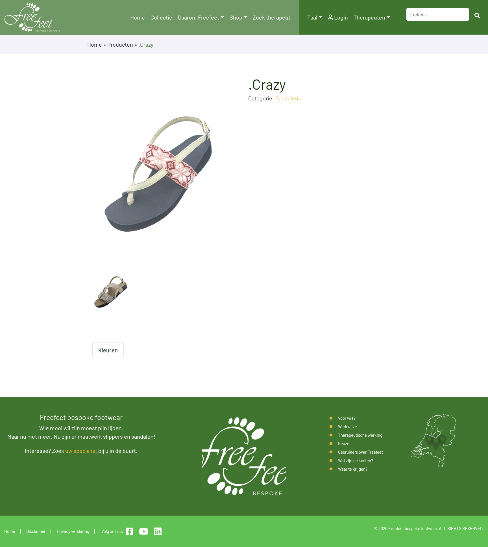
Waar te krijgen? (352, 468)
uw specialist (81, 450)
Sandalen (286, 98)
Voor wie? (347, 418)
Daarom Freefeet (198, 17)
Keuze (343, 443)
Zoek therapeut (271, 17)
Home (137, 17)
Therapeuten (369, 17)
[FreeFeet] (32, 17)
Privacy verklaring (73, 531)
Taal (312, 17)
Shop (236, 17)
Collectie (161, 17)
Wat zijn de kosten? (355, 460)
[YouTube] (144, 531)
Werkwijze (347, 426)
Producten (120, 44)
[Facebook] (129, 531)
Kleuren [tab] (108, 350)
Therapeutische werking (360, 435)
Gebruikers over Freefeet (360, 452)
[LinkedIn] (158, 531)
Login (340, 17)
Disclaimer (35, 531)
